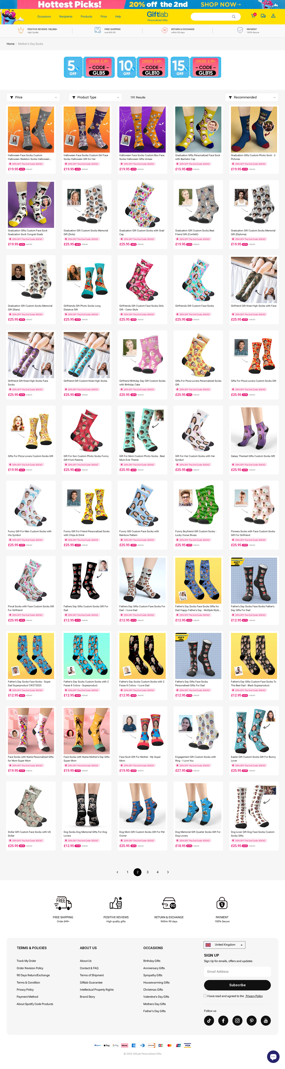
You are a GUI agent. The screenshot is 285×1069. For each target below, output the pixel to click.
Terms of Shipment (92, 975)
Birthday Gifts (151, 960)
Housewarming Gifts (156, 982)
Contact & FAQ (89, 968)
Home (10, 43)
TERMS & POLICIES (32, 948)
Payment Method (27, 996)
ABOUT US (88, 948)
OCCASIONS (153, 948)
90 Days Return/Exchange (33, 975)
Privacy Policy (25, 989)
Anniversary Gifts (154, 968)
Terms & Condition (28, 982)
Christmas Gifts (153, 989)
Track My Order (26, 960)
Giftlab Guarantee (91, 982)
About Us (86, 960)
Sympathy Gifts (152, 975)
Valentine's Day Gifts (156, 996)
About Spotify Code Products (35, 1004)
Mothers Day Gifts (154, 1004)
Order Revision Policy (30, 968)
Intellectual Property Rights (97, 989)
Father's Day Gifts (154, 1011)
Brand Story (87, 996)
